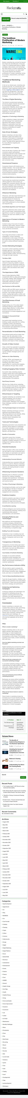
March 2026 (6, 830)
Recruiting (5, 1042)
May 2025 (5, 860)
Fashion (5, 971)
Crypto (4, 930)
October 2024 (6, 880)
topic (4, 1068)
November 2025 (6, 842)
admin (11, 746)
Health (4, 992)
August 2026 (6, 822)
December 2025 (6, 839)
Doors (4, 953)
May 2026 (5, 825)
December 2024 (6, 875)
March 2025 (6, 866)
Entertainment (6, 965)
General (5, 983)
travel (4, 1074)
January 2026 (6, 836)
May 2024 (5, 895)
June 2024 (5, 892)
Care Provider (6, 921)
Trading (4, 1071)
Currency (5, 936)
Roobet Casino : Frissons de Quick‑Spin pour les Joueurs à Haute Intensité (12, 1)
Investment (5, 1009)
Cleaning (5, 927)
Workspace (5, 1086)
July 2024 (5, 889)
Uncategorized (6, 1077)
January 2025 (6, 872)
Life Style (5, 1018)
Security (5, 1051)
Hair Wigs (5, 989)
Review (4, 1048)
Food (4, 977)
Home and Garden (7, 1001)
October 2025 (6, 845)
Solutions (5, 1059)
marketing (5, 615)
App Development (7, 903)
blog (4, 912)
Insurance (5, 1006)
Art (3, 909)
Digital (4, 945)
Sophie (5, 45)
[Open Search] (23, 14)
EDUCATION (6, 956)
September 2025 (7, 848)
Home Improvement (7, 1003)
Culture (4, 933)
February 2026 (6, 833)
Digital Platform (6, 951)
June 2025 (5, 857)
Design (4, 942)
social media (6, 1056)
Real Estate (5, 1039)
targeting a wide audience (13, 89)
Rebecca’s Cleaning (14, 758)
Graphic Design (6, 986)
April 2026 (5, 827)
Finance (5, 974)
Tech (4, 1065)
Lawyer (4, 1015)
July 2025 (5, 854)
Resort (4, 1045)
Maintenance (6, 1021)
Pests (4, 1033)
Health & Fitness (7, 995)
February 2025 (6, 869)
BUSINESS (5, 34)
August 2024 (6, 886)
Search (4, 774)
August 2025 (6, 851)
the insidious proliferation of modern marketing (12, 713)
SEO (4, 1054)
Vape (4, 1080)
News (4, 1027)
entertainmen (6, 962)
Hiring (4, 998)
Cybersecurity (6, 939)
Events (4, 968)
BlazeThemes (17, 1092)
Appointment (6, 906)
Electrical (5, 959)
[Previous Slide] (24, 1)
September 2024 (7, 883)
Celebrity (5, 924)
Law (4, 1012)
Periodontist (6, 1030)
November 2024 (6, 877)
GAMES (5, 980)
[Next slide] (26, 1)
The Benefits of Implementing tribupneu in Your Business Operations (17, 742)
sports (4, 1062)
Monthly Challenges (7, 1024)
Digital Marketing (7, 948)
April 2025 (5, 863)
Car (4, 918)
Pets (4, 1036)
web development (7, 1083)
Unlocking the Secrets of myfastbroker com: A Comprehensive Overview (16, 750)
